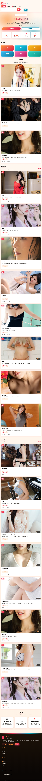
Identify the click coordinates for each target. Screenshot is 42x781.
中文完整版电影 (4, 778)
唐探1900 (4, 361)
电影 (9, 6)
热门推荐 (3, 754)
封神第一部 (4, 122)
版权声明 (4, 761)
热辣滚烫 (4, 295)
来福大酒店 (4, 468)
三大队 (3, 89)
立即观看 (12, 28)
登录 (22, 9)
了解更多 (30, 28)
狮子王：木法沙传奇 (6, 668)
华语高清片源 (9, 778)
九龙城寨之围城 (5, 601)
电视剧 (14, 6)
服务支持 (4, 759)
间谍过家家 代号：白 (6, 328)
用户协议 (4, 765)
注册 (26, 9)
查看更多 (39, 168)
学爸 (3, 501)
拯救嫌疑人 (4, 634)
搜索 (19, 9)
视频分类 (3, 751)
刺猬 (3, 195)
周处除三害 (4, 155)
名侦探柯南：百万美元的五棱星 (8, 535)
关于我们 (4, 763)
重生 (3, 228)
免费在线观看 (14, 778)
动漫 (20, 6)
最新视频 (3, 753)
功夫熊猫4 (4, 395)
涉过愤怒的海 (5, 428)
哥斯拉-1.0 (4, 262)
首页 (4, 6)
